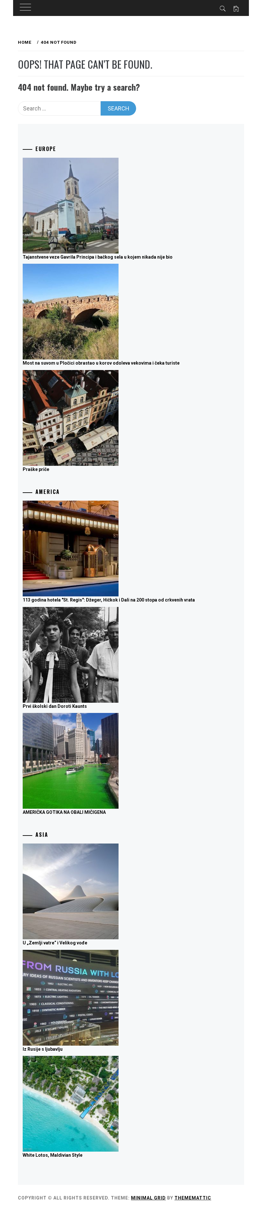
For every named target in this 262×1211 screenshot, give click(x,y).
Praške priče (36, 469)
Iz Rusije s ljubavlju (43, 1049)
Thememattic (192, 1197)
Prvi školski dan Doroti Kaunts (55, 706)
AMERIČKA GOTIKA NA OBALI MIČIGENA (64, 812)
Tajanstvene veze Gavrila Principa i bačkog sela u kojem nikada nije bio (98, 257)
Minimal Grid (148, 1197)
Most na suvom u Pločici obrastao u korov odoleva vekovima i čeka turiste (101, 363)
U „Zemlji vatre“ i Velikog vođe (55, 942)
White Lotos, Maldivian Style (52, 1155)
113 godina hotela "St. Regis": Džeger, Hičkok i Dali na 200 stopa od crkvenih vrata (109, 599)
